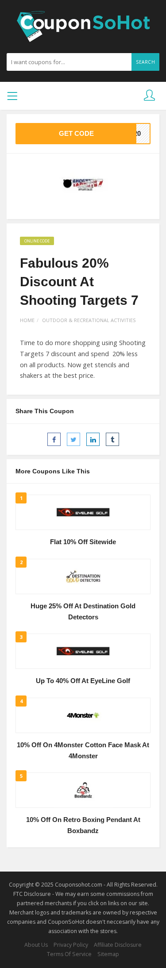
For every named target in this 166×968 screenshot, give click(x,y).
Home (27, 320)
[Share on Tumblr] (112, 439)
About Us (36, 945)
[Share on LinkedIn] (93, 439)
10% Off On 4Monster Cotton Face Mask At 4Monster (83, 750)
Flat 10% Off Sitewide (83, 541)
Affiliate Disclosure (118, 945)
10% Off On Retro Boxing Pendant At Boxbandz (83, 825)
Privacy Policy (71, 945)
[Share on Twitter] (73, 439)
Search (145, 62)
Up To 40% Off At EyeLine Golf (83, 680)
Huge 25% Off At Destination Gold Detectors (83, 612)
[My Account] (149, 95)
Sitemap (108, 954)
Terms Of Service (69, 954)
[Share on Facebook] (54, 439)
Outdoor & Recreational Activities (88, 320)
